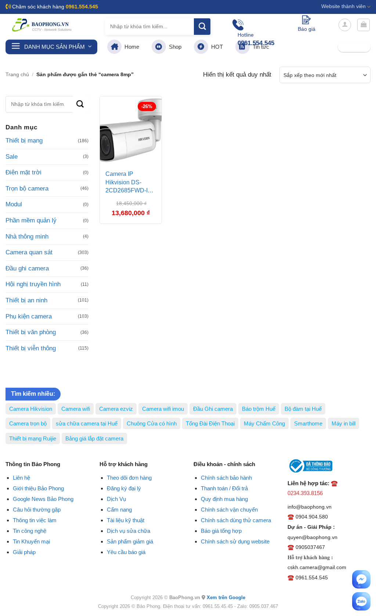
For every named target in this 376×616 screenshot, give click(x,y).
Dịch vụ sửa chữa (128, 531)
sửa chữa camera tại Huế (87, 423)
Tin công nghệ (29, 531)
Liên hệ (21, 478)
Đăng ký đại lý (124, 488)
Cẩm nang (119, 509)
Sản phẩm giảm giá (130, 541)
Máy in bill (343, 423)
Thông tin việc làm (35, 520)
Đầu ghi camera (27, 268)
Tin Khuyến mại (31, 541)
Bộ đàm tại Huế (303, 409)
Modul (14, 204)
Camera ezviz (116, 409)
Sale (12, 156)
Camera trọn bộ (28, 423)
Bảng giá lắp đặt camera (94, 438)
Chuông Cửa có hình (152, 423)
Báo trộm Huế (258, 409)
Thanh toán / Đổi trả (224, 488)
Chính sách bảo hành (226, 478)
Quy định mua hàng (224, 499)
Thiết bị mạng (24, 140)
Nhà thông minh (27, 236)
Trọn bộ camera (27, 188)
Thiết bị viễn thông (31, 348)
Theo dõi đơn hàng (129, 478)
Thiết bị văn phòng (31, 332)
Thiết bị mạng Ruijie (32, 438)
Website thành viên (343, 6)
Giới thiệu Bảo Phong (38, 488)
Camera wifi (75, 409)
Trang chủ (17, 74)
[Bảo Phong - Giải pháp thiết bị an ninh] (42, 25)
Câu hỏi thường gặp (37, 509)
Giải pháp (24, 552)
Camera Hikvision (30, 409)
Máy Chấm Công (264, 423)
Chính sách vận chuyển (229, 509)
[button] (345, 25)
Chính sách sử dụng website (235, 541)
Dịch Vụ (116, 499)
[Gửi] (202, 26)
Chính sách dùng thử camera (236, 520)
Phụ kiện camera (29, 316)
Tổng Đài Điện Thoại (210, 423)
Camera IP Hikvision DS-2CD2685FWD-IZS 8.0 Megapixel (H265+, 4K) (130, 183)
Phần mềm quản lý (31, 220)
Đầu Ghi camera (213, 409)
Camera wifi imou (163, 409)
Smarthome (308, 423)
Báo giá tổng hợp (221, 531)
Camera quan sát (29, 252)
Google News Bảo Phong (43, 499)
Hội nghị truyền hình (33, 284)
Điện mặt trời (23, 172)
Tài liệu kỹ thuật (125, 520)
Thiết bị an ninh (26, 300)
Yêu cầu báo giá (126, 552)
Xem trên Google (226, 597)
